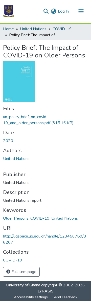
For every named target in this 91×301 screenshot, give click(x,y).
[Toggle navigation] (81, 11)
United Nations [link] (33, 29)
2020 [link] (8, 141)
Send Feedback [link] (65, 297)
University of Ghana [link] (23, 285)
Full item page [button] (23, 272)
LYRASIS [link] (46, 291)
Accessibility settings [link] (31, 297)
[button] (8, 11)
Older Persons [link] (16, 218)
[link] (45, 120)
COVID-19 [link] (62, 29)
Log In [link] (63, 11)
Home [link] (8, 29)
